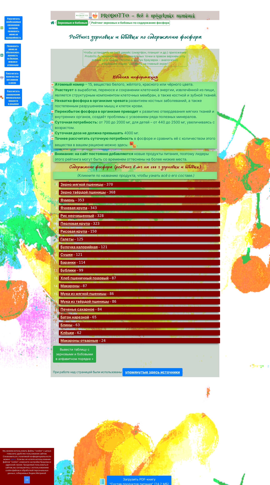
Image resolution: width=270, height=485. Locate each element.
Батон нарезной (74, 317)
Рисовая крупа (73, 231)
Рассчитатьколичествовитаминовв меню (12, 78)
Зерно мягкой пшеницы (81, 184)
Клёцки (67, 333)
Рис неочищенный (77, 216)
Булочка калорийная (79, 247)
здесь (13, 459)
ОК (27, 479)
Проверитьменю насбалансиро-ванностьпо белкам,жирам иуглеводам (13, 55)
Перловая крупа (75, 223)
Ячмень (67, 200)
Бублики (68, 270)
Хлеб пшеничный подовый (84, 278)
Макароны (70, 286)
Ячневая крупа (73, 208)
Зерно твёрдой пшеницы (83, 192)
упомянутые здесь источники (152, 372)
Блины (66, 325)
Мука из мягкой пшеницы (83, 294)
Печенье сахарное (77, 309)
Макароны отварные (79, 340)
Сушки (66, 254)
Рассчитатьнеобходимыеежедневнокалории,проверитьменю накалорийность (13, 28)
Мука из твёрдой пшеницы (84, 301)
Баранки (68, 262)
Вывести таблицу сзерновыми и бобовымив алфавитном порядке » (74, 354)
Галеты (67, 239)
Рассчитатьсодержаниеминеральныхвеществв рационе (13, 97)
